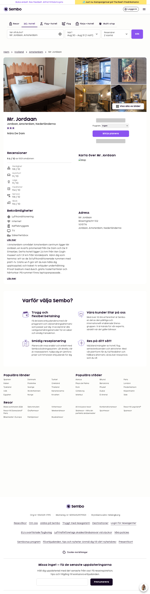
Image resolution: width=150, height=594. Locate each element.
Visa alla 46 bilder (130, 106)
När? (69, 32)
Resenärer (109, 32)
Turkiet (55, 380)
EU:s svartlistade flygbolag (36, 532)
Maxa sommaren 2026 (13, 407)
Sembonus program (29, 542)
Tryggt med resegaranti (76, 523)
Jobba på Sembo (50, 523)
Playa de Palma (82, 383)
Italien (6, 383)
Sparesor (128, 411)
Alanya (79, 380)
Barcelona (104, 383)
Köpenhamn (129, 391)
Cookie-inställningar (77, 552)
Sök (137, 34)
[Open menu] (144, 9)
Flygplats (96, 126)
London (127, 383)
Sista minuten (33, 407)
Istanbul (79, 395)
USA (5, 391)
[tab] (14, 24)
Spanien (7, 380)
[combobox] (33, 35)
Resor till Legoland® (132, 407)
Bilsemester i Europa (13, 417)
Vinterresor (57, 407)
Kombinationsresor (108, 407)
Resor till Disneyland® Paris (13, 412)
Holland (19, 52)
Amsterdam (36, 52)
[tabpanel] (75, 34)
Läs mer (11, 240)
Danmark (32, 380)
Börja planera (111, 134)
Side (125, 395)
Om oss (33, 523)
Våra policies (121, 532)
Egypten (7, 395)
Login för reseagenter (123, 523)
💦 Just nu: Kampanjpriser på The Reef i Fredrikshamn (111, 2)
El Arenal (104, 395)
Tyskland (7, 387)
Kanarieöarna (58, 391)
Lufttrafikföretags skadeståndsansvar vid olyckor (83, 532)
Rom (78, 387)
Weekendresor (58, 411)
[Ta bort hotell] (60, 34)
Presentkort (126, 542)
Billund (102, 380)
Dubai (102, 391)
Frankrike (32, 383)
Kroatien (55, 395)
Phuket (103, 387)
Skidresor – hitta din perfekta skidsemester (85, 412)
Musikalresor (57, 417)
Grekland (56, 383)
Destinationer (100, 523)
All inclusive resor (83, 407)
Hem (6, 52)
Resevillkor (20, 523)
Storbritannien (34, 391)
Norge (30, 395)
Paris (126, 380)
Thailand (55, 387)
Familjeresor (33, 417)
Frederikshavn (130, 387)
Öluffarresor (33, 411)
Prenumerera (101, 582)
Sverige (31, 387)
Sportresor (104, 411)
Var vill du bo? (16, 32)
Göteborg (80, 391)
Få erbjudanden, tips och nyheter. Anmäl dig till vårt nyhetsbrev (79, 542)
